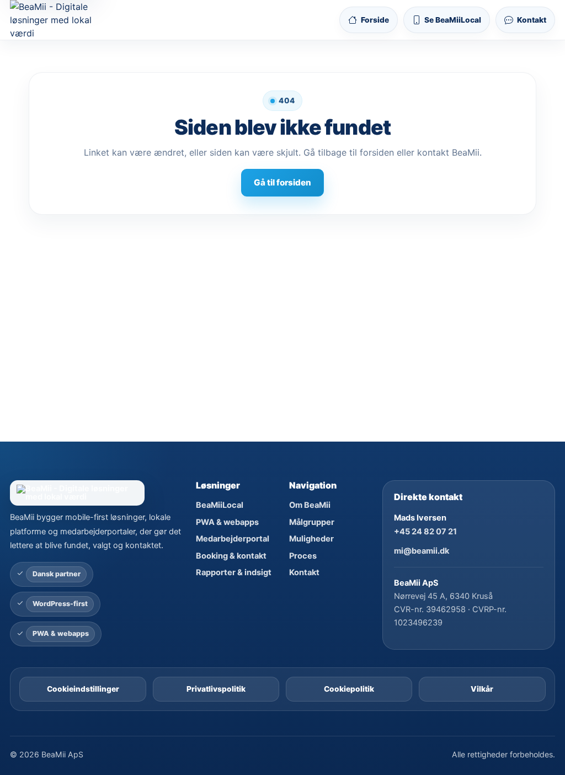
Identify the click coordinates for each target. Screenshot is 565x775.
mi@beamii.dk (421, 551)
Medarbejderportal (232, 539)
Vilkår (482, 688)
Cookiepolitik (349, 688)
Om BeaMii (310, 505)
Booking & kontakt (231, 556)
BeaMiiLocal (219, 505)
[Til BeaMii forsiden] (60, 20)
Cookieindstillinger (83, 688)
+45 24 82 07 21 (425, 532)
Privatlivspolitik (216, 688)
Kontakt (304, 572)
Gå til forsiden (282, 182)
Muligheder (311, 539)
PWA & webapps (227, 522)
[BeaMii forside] (96, 493)
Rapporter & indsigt (233, 572)
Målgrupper (311, 522)
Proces (303, 556)
